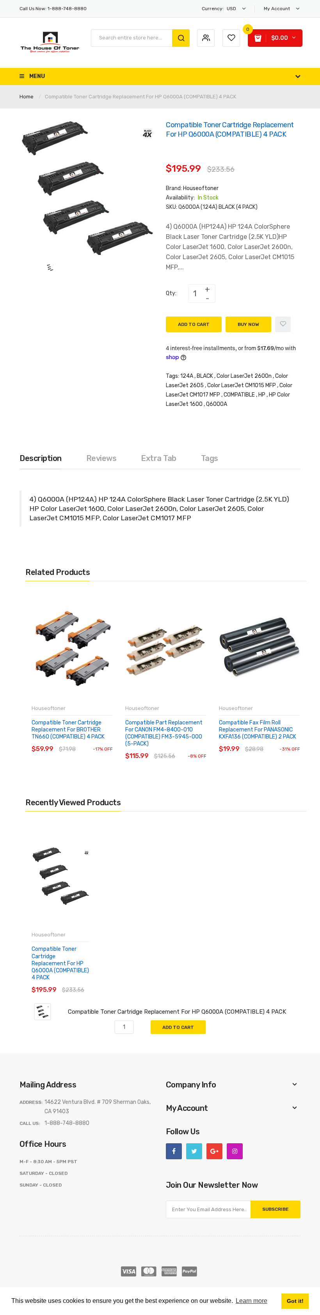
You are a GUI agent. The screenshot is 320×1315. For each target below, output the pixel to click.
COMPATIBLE (239, 394)
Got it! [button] (295, 1301)
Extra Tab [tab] (158, 458)
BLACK (205, 376)
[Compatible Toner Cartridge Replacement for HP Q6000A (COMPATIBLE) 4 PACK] (42, 1011)
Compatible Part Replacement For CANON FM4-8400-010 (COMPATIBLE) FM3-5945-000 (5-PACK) (164, 733)
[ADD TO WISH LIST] (103, 741)
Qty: (171, 293)
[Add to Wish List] (283, 324)
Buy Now (248, 324)
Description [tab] (41, 458)
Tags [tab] (209, 458)
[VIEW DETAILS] (87, 741)
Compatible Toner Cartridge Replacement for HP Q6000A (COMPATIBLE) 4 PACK (60, 963)
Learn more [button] (251, 1300)
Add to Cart (194, 324)
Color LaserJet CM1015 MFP (241, 385)
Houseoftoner (201, 188)
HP (261, 394)
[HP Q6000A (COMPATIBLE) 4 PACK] (50, 267)
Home (27, 97)
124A (186, 376)
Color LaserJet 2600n (244, 376)
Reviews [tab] (101, 458)
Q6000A (216, 404)
